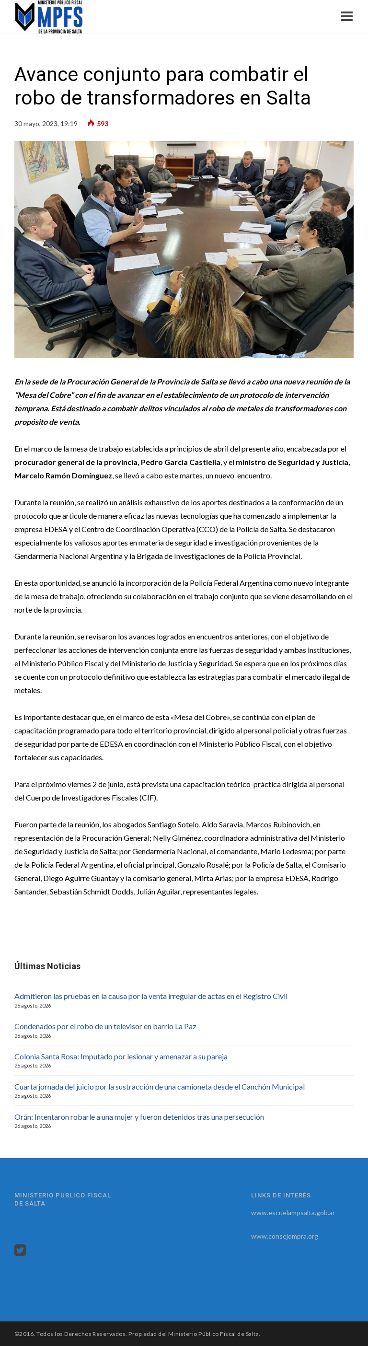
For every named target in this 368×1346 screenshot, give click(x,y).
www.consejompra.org (284, 1236)
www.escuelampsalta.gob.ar (293, 1212)
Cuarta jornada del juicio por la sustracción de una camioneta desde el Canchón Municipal (159, 1086)
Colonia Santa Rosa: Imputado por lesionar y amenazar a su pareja (121, 1056)
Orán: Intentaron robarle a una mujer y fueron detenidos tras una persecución (139, 1116)
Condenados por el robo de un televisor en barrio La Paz (105, 1026)
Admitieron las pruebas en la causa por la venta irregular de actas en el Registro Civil (151, 995)
